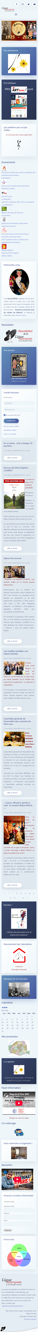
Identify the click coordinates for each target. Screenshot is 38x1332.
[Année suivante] (5, 1008)
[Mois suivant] (6, 1008)
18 (17, 893)
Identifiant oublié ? (10, 430)
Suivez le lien (21, 315)
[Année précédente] (2, 1008)
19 (21, 893)
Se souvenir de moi (12, 415)
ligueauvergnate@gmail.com (12, 1306)
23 (10, 897)
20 (25, 893)
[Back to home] (8, 9)
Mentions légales (30, 1319)
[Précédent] (4, 893)
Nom (6, 1220)
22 (33, 893)
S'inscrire (19, 967)
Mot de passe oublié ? (12, 426)
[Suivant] (27, 897)
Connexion (11, 420)
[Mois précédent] (4, 1008)
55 (23, 897)
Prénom (7, 1213)
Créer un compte (10, 434)
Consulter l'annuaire (19, 970)
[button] (16, 14)
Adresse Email (9, 1206)
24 (14, 897)
